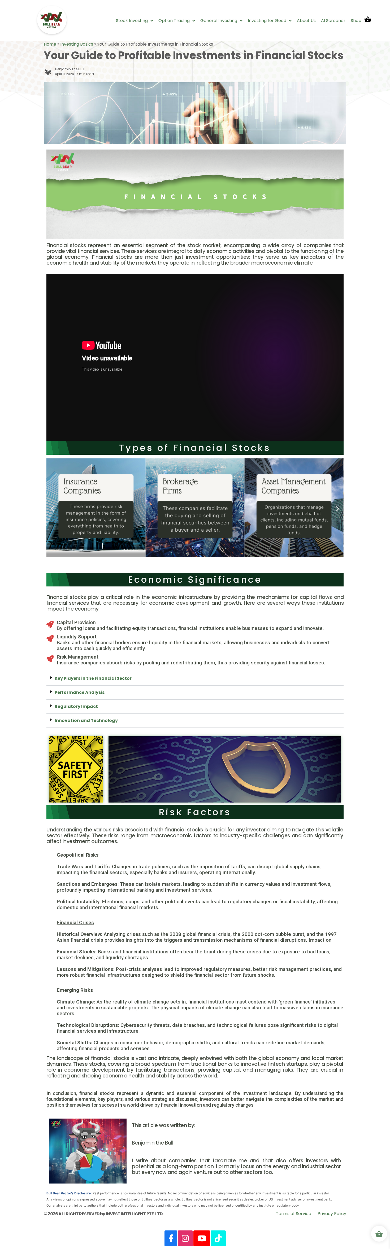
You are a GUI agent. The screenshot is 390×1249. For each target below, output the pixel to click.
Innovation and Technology (86, 720)
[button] (52, 508)
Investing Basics (76, 44)
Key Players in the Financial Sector (93, 678)
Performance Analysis (80, 692)
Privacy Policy (332, 1214)
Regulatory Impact (76, 706)
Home (50, 44)
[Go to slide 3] (195, 563)
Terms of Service (293, 1214)
